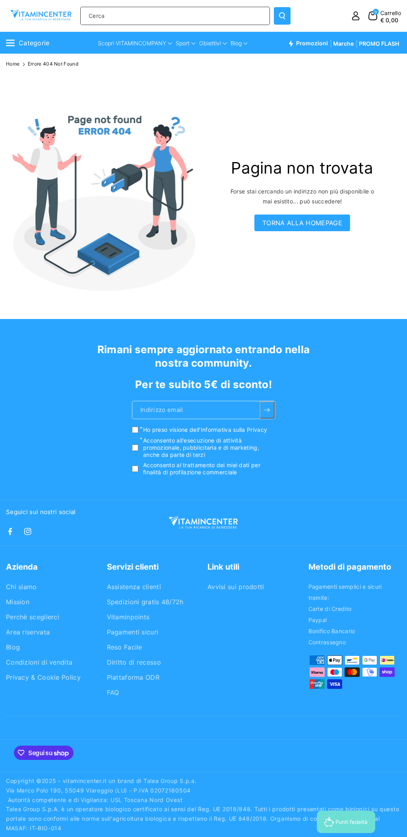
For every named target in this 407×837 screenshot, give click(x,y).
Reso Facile (124, 647)
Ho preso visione (205, 429)
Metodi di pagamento (349, 567)
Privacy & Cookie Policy (43, 677)
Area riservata (28, 632)
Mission (17, 602)
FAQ (113, 692)
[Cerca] (282, 16)
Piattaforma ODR (133, 677)
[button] (384, 16)
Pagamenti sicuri (133, 632)
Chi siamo (21, 587)
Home (12, 64)
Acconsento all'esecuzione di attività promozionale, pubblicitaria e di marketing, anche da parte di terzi (201, 447)
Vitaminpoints (128, 617)
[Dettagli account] (355, 16)
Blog (13, 647)
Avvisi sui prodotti (235, 587)
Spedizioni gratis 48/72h (145, 602)
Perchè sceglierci (32, 617)
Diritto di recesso (134, 662)
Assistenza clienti (134, 587)
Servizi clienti (133, 567)
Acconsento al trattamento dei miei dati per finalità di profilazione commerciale (201, 469)
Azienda (22, 567)
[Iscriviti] (267, 410)
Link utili (223, 567)
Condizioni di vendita (39, 662)
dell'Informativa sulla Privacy (228, 429)
